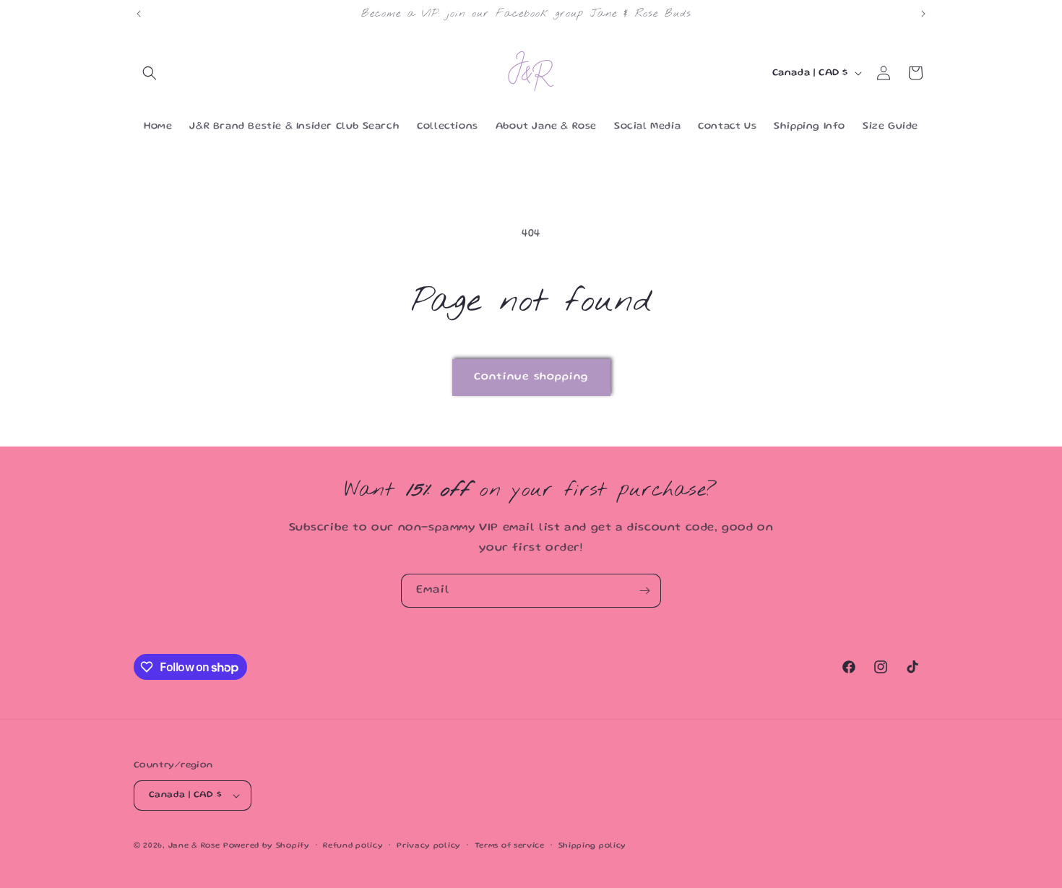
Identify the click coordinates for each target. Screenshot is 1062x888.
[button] (149, 73)
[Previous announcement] (139, 13)
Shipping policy (592, 846)
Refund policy (353, 846)
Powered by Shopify (266, 846)
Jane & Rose (194, 846)
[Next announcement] (923, 13)
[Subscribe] (644, 591)
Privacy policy (429, 846)
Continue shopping (531, 377)
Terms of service (510, 846)
